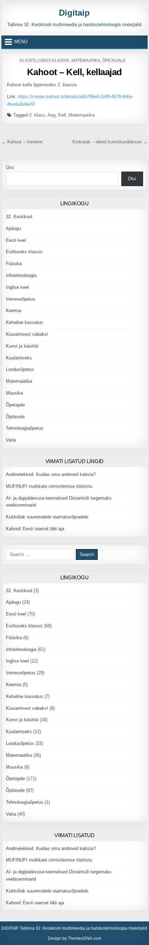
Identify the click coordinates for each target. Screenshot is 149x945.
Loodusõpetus (20, 369)
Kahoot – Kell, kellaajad (74, 72)
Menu (20, 41)
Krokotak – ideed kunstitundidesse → (110, 141)
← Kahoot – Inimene (22, 141)
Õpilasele (15, 416)
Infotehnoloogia (21, 275)
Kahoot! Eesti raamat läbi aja (35, 528)
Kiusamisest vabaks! (27, 334)
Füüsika (14, 263)
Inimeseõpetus (20, 299)
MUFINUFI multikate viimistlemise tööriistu (49, 486)
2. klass (37, 115)
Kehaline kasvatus (24, 322)
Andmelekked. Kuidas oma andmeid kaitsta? (51, 474)
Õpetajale (114, 60)
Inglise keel (17, 287)
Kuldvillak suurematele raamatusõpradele (47, 516)
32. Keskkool (19, 216)
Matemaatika (85, 60)
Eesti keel (16, 240)
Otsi (10, 167)
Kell (62, 115)
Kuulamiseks (19, 357)
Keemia (13, 310)
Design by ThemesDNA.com (74, 938)
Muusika (14, 393)
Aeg (51, 115)
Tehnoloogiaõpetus (24, 428)
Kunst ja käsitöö (22, 346)
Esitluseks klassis (47, 60)
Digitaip (74, 12)
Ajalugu (13, 228)
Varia (11, 440)
